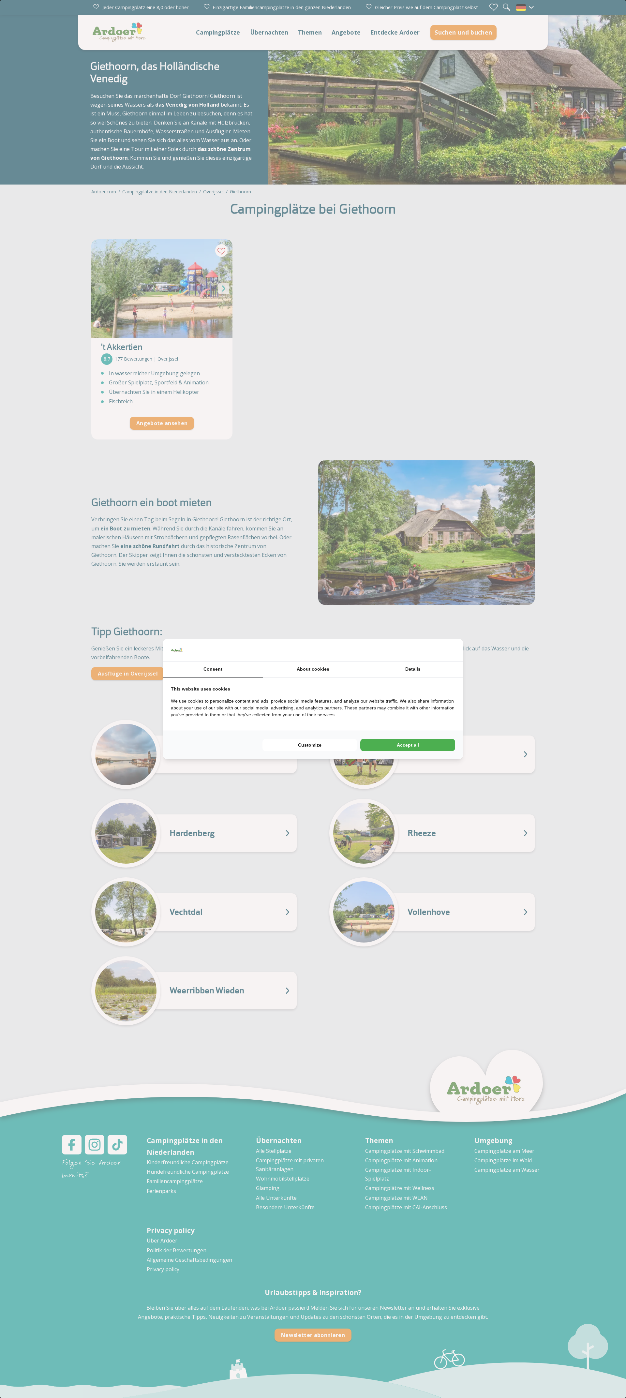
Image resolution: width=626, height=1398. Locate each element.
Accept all (408, 745)
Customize (309, 745)
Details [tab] (413, 669)
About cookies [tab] (313, 669)
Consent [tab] (212, 669)
